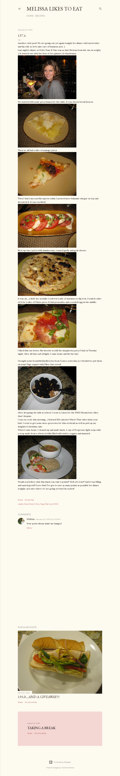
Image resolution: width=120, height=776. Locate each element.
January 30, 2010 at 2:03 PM (48, 519)
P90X (55, 504)
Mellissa (31, 519)
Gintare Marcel (68, 768)
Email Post (29, 500)
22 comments (40, 733)
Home (30, 16)
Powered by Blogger (62, 762)
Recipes (40, 16)
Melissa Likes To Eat (55, 8)
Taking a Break (41, 728)
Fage (42, 504)
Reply (29, 528)
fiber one (49, 504)
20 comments (31, 702)
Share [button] (20, 500)
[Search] (100, 8)
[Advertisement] (60, 598)
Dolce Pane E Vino (31, 504)
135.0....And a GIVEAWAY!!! (39, 697)
